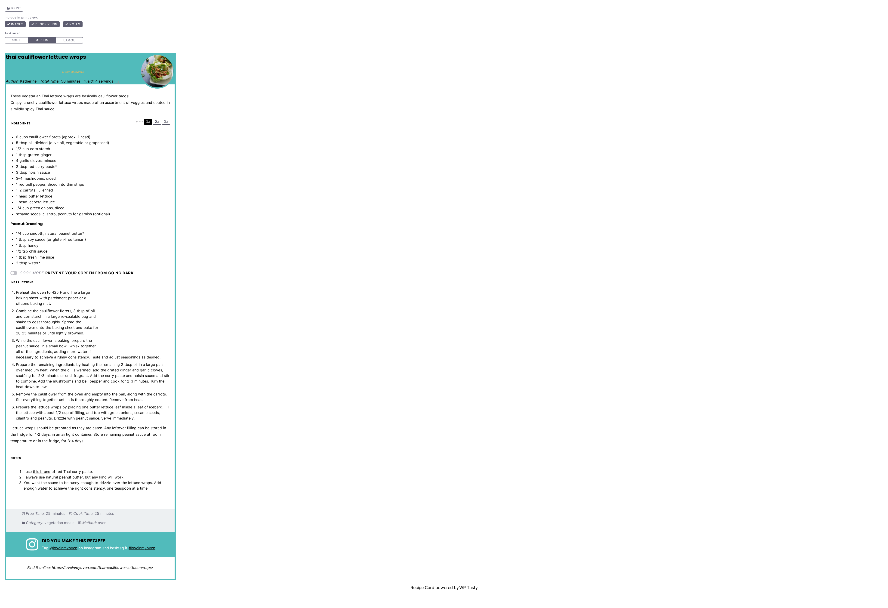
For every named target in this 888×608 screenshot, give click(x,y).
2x (157, 121)
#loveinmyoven (142, 548)
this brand (41, 471)
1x (148, 121)
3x (166, 121)
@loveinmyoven (63, 548)
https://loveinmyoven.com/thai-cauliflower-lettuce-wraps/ (102, 567)
